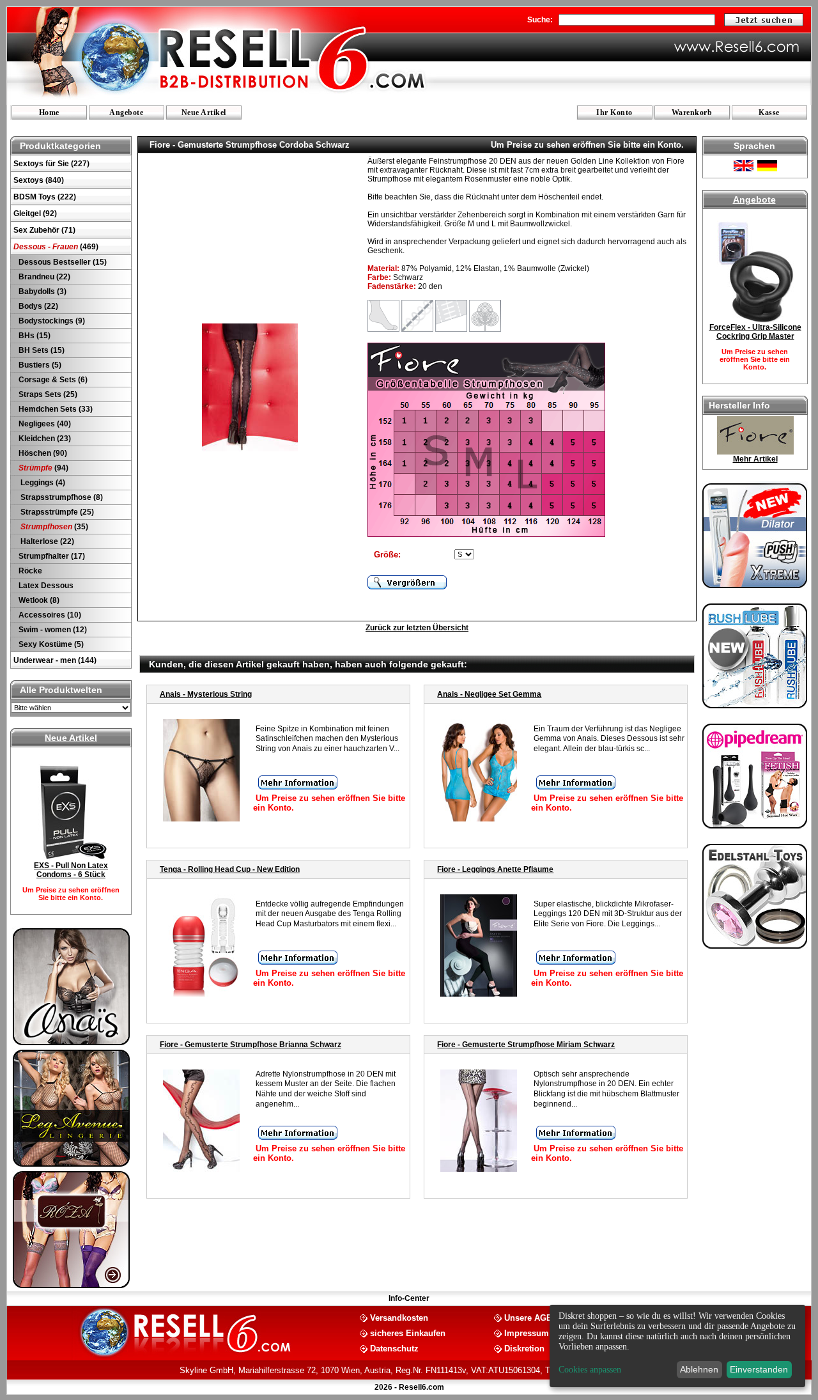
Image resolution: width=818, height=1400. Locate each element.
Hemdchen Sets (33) (55, 409)
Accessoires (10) (49, 615)
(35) (54, 526)
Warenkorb (692, 112)
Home (49, 112)
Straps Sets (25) (47, 394)
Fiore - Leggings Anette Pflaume (495, 869)
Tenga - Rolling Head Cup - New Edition (230, 869)
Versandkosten (399, 1317)
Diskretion (524, 1348)
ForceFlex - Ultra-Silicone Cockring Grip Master (755, 332)
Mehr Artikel (755, 459)
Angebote (126, 112)
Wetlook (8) (38, 600)
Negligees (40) (44, 423)
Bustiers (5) (39, 365)
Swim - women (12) (52, 629)
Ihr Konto (614, 112)
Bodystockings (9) (51, 320)
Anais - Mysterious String (206, 694)
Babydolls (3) (41, 291)
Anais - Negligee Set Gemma (489, 694)
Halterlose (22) (45, 541)
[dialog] (677, 1346)
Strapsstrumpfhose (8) (60, 497)
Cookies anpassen (590, 1369)
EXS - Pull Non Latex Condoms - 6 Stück (71, 870)
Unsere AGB (528, 1317)
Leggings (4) (41, 482)
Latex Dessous (45, 585)
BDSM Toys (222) (44, 196)
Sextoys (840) (38, 180)
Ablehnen (699, 1369)
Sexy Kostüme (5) (50, 644)
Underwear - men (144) (54, 660)
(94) (43, 467)
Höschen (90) (42, 453)
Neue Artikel (203, 112)
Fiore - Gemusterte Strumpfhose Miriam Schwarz (526, 1044)
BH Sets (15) (41, 350)
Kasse (769, 112)
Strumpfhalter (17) (51, 556)
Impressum (526, 1332)
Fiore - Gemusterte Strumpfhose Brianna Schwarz (250, 1044)
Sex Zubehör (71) (44, 230)
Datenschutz (394, 1348)
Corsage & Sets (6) (52, 379)
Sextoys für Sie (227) (51, 163)
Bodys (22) (37, 306)
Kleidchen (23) (44, 438)
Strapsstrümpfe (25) (55, 512)
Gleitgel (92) (35, 213)
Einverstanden (759, 1369)
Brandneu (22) (43, 276)
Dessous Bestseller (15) (62, 262)
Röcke (29, 570)
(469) (55, 246)
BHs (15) (33, 335)
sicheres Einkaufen (407, 1332)
